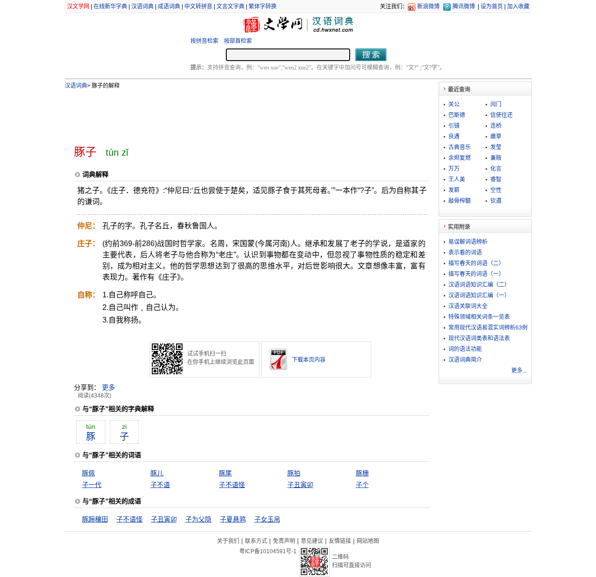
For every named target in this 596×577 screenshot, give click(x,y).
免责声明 (284, 541)
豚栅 (362, 473)
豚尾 (225, 473)
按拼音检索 (204, 41)
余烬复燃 (459, 158)
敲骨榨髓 (459, 201)
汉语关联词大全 (468, 306)
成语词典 (169, 6)
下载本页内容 (308, 360)
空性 (495, 190)
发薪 (454, 190)
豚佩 (88, 473)
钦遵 (495, 201)
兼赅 (495, 158)
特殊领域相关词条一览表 (479, 317)
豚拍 (293, 473)
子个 (362, 484)
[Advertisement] (236, 113)
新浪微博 (428, 6)
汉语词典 (142, 6)
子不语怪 (232, 484)
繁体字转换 (263, 6)
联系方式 (256, 541)
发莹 (495, 147)
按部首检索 (238, 41)
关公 (454, 104)
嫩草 (495, 136)
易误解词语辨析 (468, 242)
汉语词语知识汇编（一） (479, 295)
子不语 (160, 484)
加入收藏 (518, 6)
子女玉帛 (267, 519)
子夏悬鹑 (233, 519)
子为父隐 (198, 519)
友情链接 (340, 541)
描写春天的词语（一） (476, 274)
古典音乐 (459, 147)
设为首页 (492, 6)
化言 (495, 168)
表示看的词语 (465, 252)
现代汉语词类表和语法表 (479, 338)
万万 (454, 168)
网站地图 (368, 541)
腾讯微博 (464, 6)
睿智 (495, 179)
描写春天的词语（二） (476, 263)
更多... (519, 370)
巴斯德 (456, 115)
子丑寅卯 (300, 484)
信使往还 (501, 115)
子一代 (92, 484)
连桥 (495, 126)
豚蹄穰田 (95, 519)
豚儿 (156, 473)
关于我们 (228, 541)
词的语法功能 (465, 349)
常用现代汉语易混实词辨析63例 (488, 327)
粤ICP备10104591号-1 (268, 551)
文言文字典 (230, 6)
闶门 (495, 104)
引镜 (454, 126)
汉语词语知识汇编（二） (479, 285)
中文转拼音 (198, 6)
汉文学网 (78, 6)
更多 (108, 387)
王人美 (456, 179)
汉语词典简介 (465, 360)
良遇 (454, 136)
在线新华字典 (110, 6)
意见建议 (312, 541)
